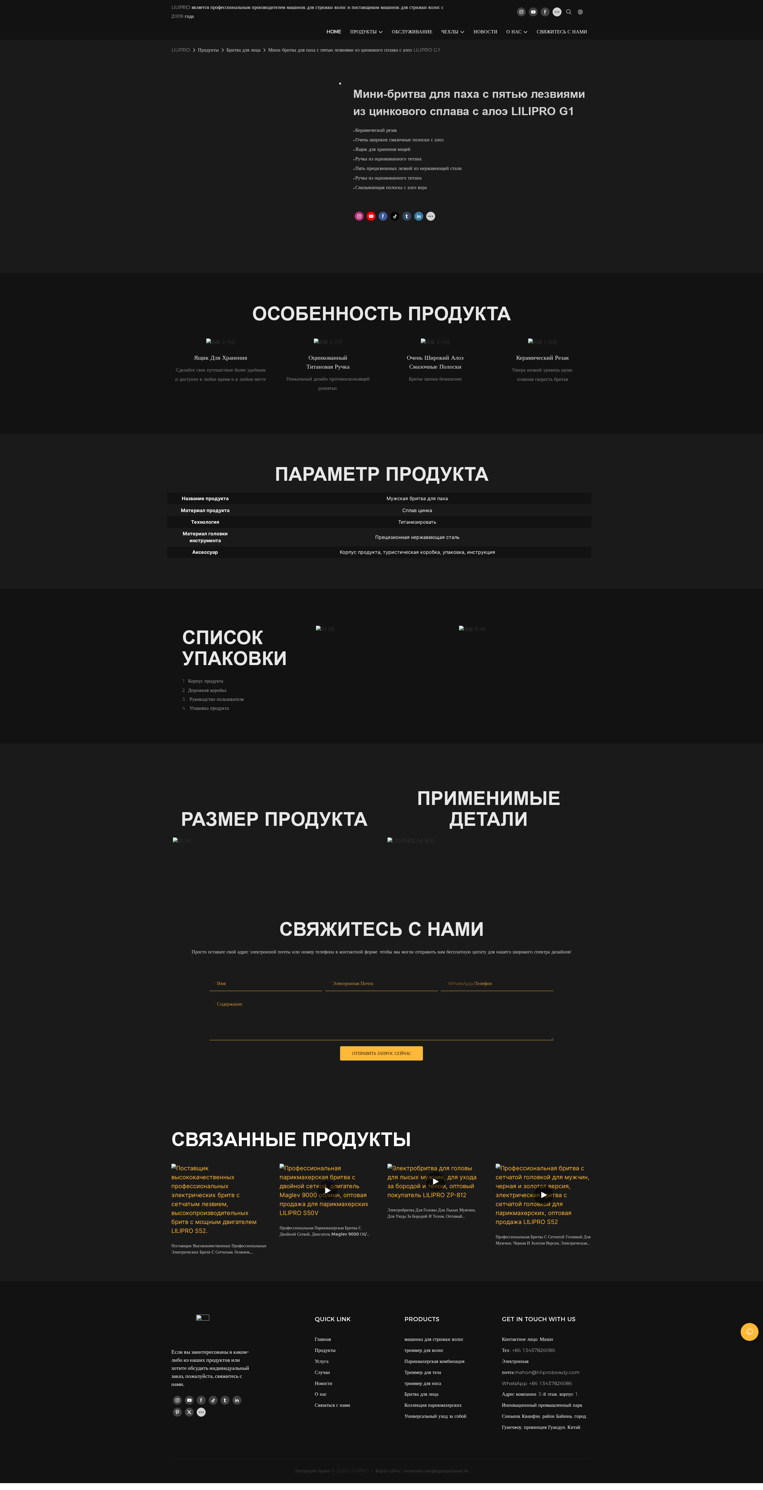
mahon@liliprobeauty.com (546, 1372)
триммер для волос (423, 1350)
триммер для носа (422, 1383)
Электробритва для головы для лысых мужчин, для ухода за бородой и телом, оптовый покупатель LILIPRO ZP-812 (431, 1213)
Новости (323, 1383)
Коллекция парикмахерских (433, 1405)
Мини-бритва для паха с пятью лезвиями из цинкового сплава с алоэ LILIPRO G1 (354, 50)
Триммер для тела (422, 1372)
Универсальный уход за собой (435, 1416)
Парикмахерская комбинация (434, 1361)
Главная (323, 1339)
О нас (321, 1394)
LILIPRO (180, 50)
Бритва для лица (243, 50)
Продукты (208, 50)
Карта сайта (387, 1471)
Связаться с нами (332, 1405)
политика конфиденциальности (436, 1471)
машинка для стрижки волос (433, 1339)
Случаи (322, 1372)
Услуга (321, 1361)
